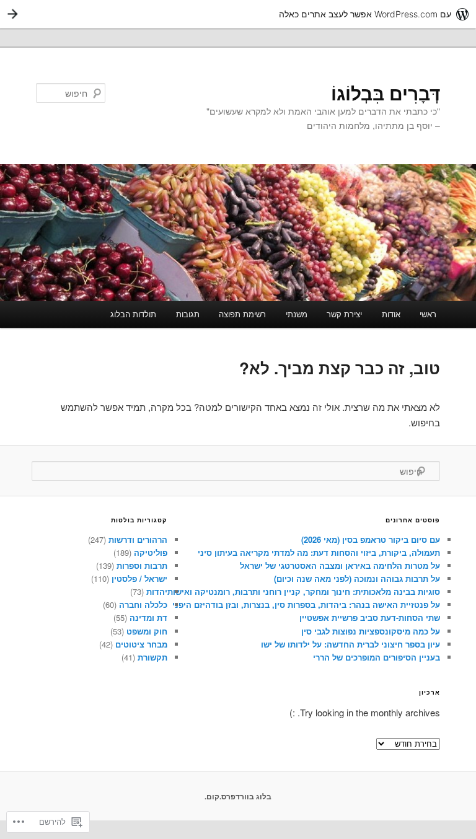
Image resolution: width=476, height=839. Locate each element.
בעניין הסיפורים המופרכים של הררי (376, 657)
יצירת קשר (344, 314)
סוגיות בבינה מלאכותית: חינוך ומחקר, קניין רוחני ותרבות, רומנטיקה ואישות (303, 591)
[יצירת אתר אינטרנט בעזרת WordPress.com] (238, 14)
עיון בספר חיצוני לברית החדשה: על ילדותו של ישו (350, 644)
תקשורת (152, 657)
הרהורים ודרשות (137, 539)
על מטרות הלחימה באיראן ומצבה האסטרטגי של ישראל (340, 565)
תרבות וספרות (142, 565)
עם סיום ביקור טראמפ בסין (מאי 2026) (370, 539)
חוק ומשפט (146, 631)
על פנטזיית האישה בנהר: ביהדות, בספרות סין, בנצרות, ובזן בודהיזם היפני (306, 604)
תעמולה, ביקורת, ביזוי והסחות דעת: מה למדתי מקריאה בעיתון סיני (319, 552)
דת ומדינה (148, 617)
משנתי (296, 314)
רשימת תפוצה (242, 314)
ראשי (428, 314)
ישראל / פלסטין (139, 578)
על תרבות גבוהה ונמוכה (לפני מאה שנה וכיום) (357, 578)
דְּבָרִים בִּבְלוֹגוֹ (385, 92)
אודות (391, 314)
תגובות (188, 314)
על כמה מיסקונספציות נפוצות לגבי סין (370, 631)
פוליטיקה (150, 552)
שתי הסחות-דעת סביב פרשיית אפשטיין (369, 617)
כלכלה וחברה (143, 604)
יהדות (156, 591)
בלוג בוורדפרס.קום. (238, 796)
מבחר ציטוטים (141, 644)
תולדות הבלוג (133, 314)
